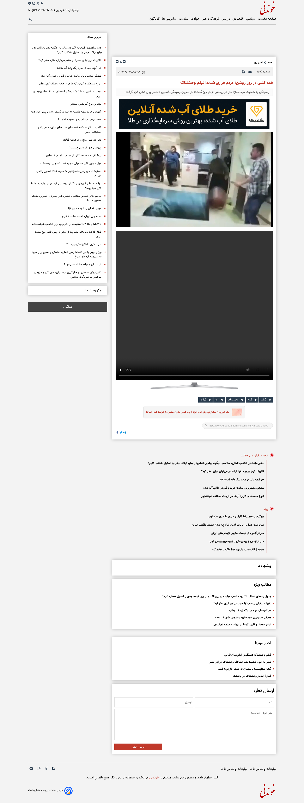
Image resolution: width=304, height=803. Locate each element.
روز (216, 400)
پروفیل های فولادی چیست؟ (85, 148)
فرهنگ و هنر (211, 18)
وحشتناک (232, 400)
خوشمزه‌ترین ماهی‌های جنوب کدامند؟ (79, 119)
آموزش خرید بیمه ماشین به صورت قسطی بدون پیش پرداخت (66, 112)
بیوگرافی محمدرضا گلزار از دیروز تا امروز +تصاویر (236, 516)
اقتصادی (238, 18)
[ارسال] (250, 72)
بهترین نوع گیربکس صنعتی (85, 104)
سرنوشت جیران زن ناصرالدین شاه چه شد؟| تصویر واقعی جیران (228, 525)
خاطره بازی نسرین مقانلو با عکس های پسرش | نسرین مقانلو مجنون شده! (66, 198)
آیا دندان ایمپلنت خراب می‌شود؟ (82, 264)
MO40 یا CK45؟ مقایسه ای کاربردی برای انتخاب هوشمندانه (66, 224)
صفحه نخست (267, 18)
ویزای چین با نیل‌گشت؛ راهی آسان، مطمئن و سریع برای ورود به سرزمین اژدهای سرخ (67, 254)
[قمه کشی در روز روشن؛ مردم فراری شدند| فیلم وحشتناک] (194, 179)
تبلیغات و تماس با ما (263, 769)
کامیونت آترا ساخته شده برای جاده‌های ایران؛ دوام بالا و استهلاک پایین (69, 129)
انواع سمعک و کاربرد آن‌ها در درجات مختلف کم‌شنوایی (232, 496)
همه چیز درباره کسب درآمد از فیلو (81, 216)
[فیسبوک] (117, 433)
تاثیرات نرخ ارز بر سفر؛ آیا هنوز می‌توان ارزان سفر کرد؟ (232, 471)
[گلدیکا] (194, 114)
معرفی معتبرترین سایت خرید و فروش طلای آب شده (233, 488)
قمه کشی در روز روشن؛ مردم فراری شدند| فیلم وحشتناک (226, 82)
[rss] (42, 4)
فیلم (263, 400)
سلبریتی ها (169, 18)
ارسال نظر (138, 746)
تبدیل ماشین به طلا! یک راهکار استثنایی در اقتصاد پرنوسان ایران (67, 93)
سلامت (184, 18)
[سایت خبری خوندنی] (214, 7)
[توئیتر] (37, 3)
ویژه (265, 509)
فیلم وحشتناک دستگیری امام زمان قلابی (247, 655)
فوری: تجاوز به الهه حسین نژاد (84, 208)
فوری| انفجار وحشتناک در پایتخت (252, 676)
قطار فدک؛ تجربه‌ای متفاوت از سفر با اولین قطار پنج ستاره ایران (68, 234)
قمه (250, 400)
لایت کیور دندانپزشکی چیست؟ (83, 244)
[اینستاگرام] (33, 3)
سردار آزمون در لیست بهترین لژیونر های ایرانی (237, 533)
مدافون (67, 306)
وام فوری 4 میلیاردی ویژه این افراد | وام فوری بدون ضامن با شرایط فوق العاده (187, 412)
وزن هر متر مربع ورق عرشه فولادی (81, 140)
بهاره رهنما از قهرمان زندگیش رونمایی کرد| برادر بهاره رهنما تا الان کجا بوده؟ (66, 186)
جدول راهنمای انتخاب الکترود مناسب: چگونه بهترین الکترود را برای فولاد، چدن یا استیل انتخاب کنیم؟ (206, 463)
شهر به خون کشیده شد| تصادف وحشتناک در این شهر (240, 662)
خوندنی (153, 777)
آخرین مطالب (93, 37)
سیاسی (251, 18)
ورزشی (226, 18)
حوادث (195, 18)
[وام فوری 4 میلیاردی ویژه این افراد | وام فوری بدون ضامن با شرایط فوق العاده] (235, 412)
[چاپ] (243, 72)
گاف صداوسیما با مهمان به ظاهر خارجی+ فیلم (244, 669)
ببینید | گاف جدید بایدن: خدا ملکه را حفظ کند (238, 549)
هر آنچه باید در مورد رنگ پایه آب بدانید (241, 479)
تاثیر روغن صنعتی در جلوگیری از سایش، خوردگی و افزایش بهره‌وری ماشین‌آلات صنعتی (68, 274)
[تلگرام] (29, 3)
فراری (203, 400)
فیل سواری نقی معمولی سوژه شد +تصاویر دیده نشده (70, 163)
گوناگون (155, 18)
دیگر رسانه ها (93, 290)
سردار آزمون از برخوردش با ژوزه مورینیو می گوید (236, 541)
